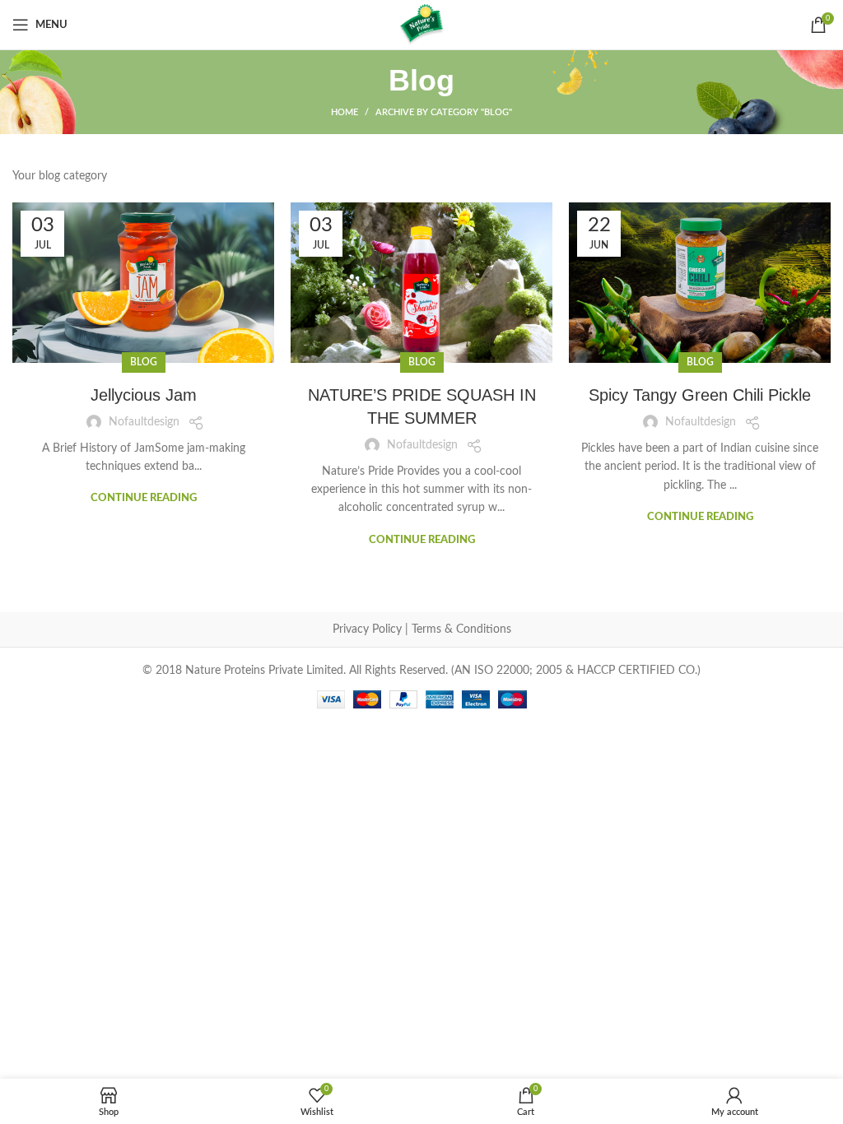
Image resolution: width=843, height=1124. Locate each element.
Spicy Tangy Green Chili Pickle (700, 395)
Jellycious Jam (144, 395)
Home (344, 112)
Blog (143, 362)
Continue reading (144, 498)
